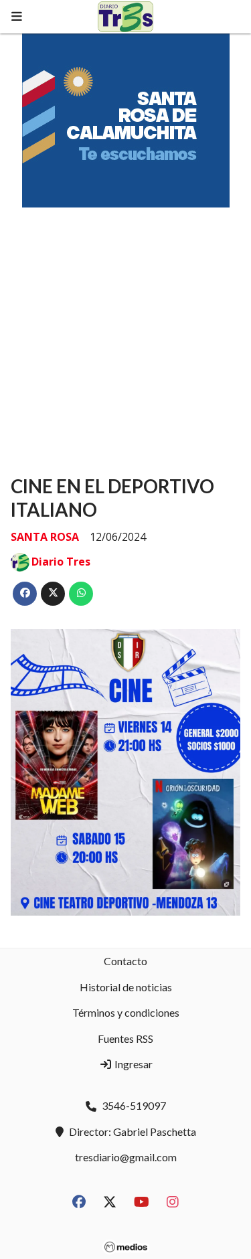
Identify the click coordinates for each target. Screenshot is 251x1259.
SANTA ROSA (45, 536)
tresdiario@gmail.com (126, 1157)
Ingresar (132, 1064)
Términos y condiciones (125, 1012)
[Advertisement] (125, 328)
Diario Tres (60, 561)
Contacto (125, 960)
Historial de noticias (126, 987)
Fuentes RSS (125, 1038)
